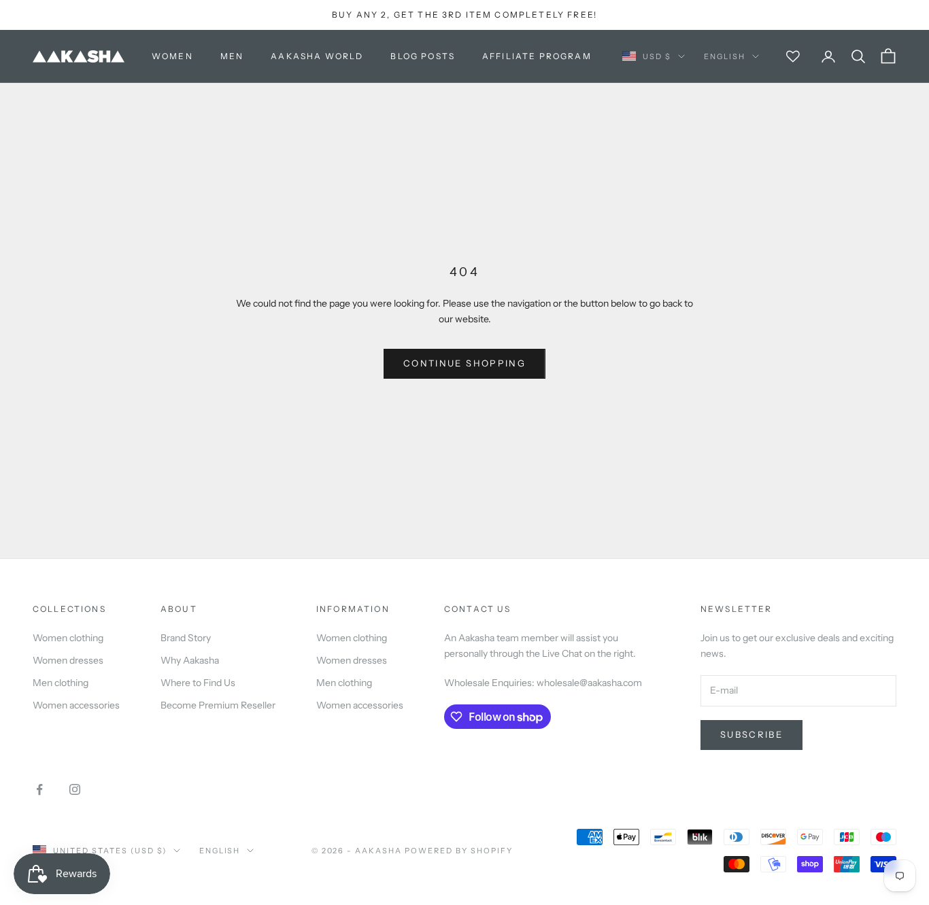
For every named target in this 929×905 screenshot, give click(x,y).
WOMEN (172, 56)
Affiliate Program (537, 56)
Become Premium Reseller (218, 705)
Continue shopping (464, 363)
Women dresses (68, 660)
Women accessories (76, 705)
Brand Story (186, 638)
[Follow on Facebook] (39, 789)
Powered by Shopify (459, 850)
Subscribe (751, 734)
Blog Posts (422, 56)
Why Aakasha (190, 660)
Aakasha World (317, 56)
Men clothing (60, 683)
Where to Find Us (198, 683)
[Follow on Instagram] (75, 789)
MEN (231, 56)
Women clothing (68, 638)
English (724, 56)
